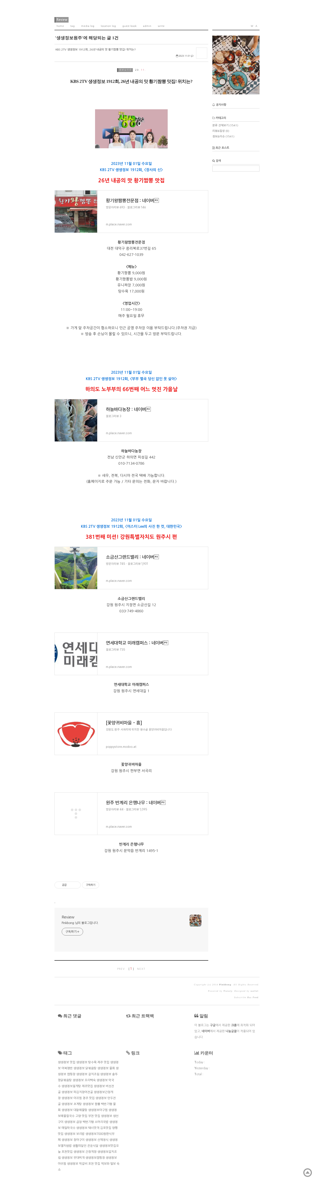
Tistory (227, 991)
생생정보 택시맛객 (87, 1127)
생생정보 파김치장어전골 (77, 1092)
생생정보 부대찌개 (73, 1157)
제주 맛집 (103, 1062)
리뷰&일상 (220, 131)
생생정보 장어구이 (73, 1139)
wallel (254, 991)
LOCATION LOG (108, 26)
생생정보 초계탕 (72, 1104)
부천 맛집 (94, 1115)
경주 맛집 (89, 1098)
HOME (60, 26)
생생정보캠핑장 (95, 1157)
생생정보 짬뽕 (91, 1104)
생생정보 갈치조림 (87, 1074)
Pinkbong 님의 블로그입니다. (80, 922)
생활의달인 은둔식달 (85, 1145)
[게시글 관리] (76, 885)
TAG (72, 26)
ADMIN (147, 26)
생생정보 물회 (106, 1068)
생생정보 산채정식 (97, 1139)
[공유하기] (70, 885)
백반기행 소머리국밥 (96, 1121)
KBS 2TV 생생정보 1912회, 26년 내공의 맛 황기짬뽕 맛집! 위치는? (96, 49)
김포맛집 (105, 1127)
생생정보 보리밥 (74, 1133)
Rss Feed (252, 997)
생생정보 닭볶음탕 (85, 1068)
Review (62, 19)
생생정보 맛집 (66, 1062)
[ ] (131, 969)
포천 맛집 (94, 1163)
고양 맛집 (81, 1115)
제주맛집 (87, 1086)
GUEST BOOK (129, 26)
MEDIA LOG (87, 26)
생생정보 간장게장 (85, 1151)
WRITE (161, 26)
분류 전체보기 (225, 125)
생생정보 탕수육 (86, 1062)
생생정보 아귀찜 (72, 1098)
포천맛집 (67, 1151)
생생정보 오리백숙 (84, 1080)
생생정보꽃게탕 (71, 1086)
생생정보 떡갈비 (77, 1163)
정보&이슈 (125, 70)
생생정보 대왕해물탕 (74, 1109)
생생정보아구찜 (98, 1109)
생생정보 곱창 (73, 1121)
